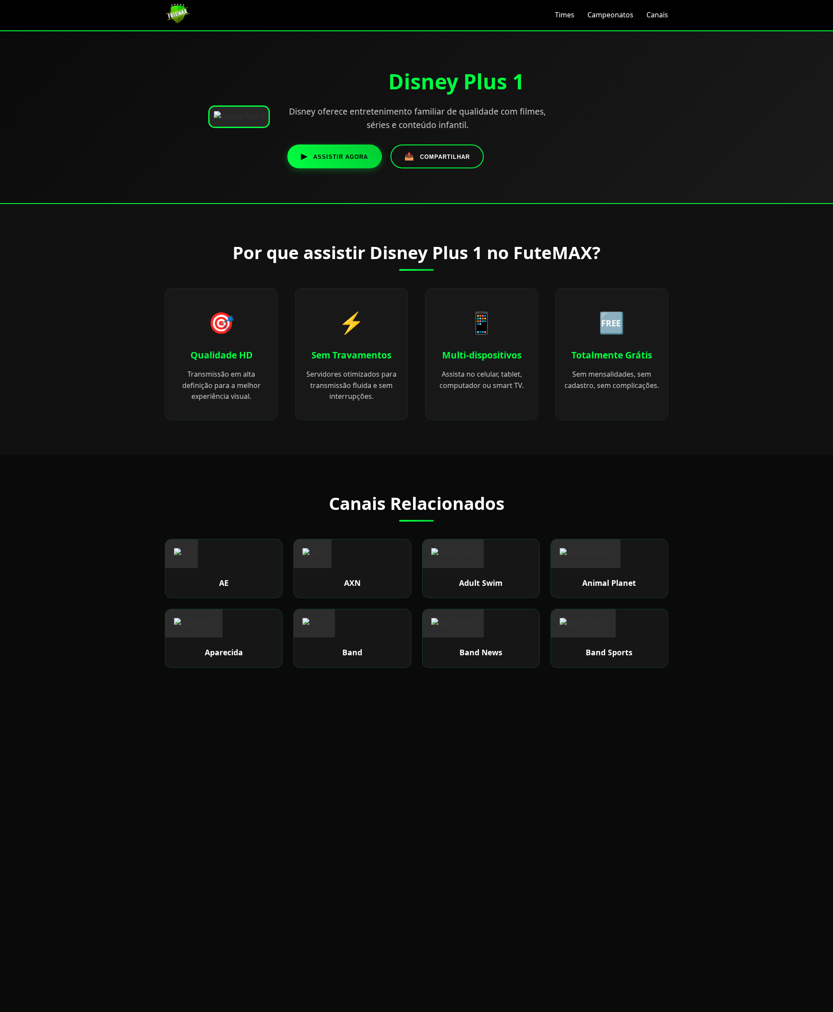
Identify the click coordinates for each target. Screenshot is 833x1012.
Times (564, 15)
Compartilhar (437, 156)
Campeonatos (610, 15)
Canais (657, 15)
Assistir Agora (334, 156)
